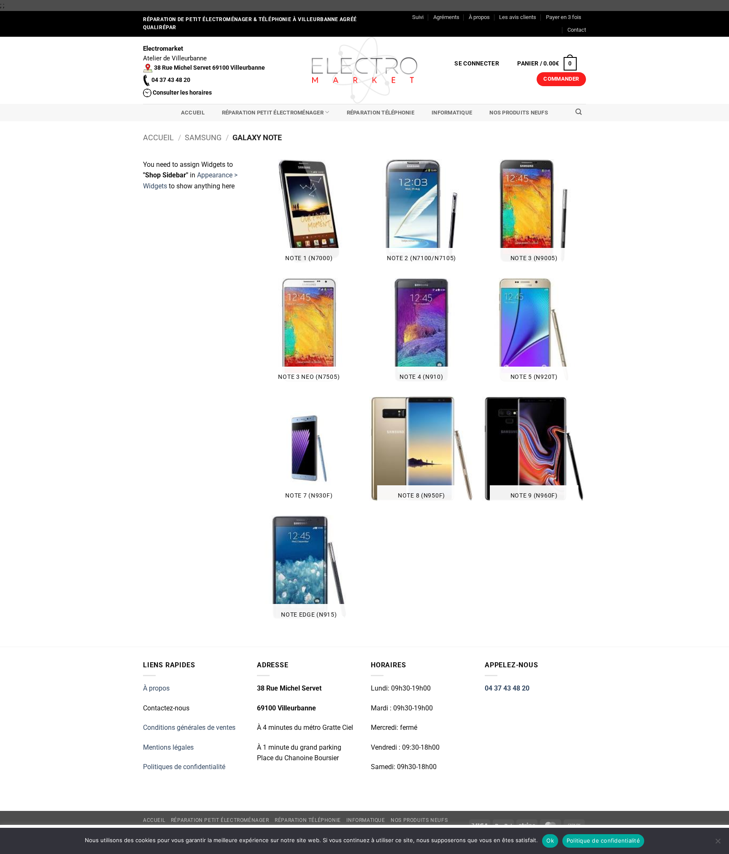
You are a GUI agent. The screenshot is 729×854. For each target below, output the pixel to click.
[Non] (718, 843)
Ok (550, 840)
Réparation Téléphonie (380, 112)
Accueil (193, 112)
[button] (477, 63)
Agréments (446, 17)
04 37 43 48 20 (507, 688)
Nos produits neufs (518, 112)
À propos (479, 17)
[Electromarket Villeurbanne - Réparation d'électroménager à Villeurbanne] (365, 70)
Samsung (203, 137)
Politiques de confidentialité (184, 767)
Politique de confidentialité (603, 840)
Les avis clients (517, 17)
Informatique (452, 112)
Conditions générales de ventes (189, 727)
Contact (576, 30)
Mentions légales (168, 747)
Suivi (418, 17)
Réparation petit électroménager (273, 112)
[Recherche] (578, 112)
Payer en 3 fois (563, 17)
